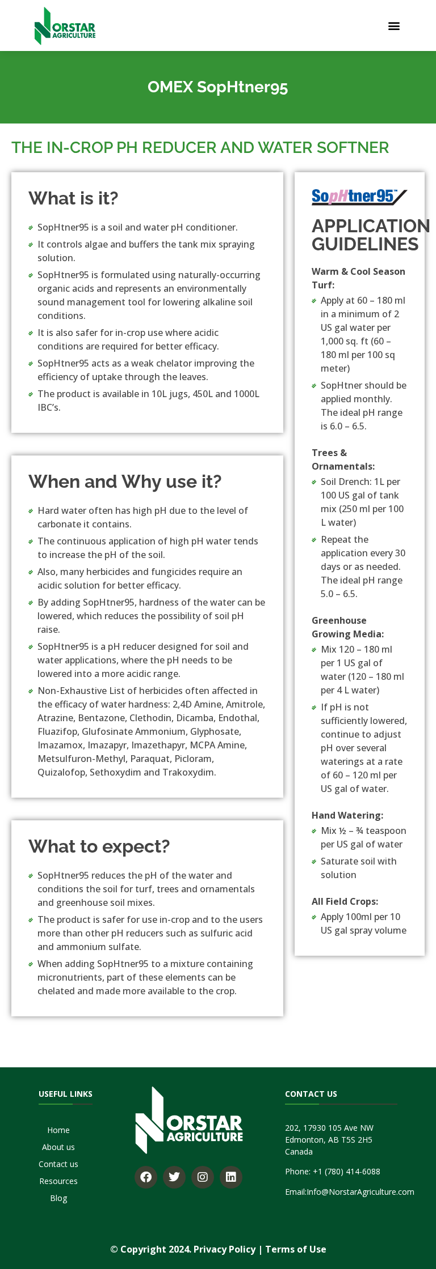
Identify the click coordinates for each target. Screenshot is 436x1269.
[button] (393, 25)
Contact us (58, 1164)
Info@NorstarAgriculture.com (360, 1191)
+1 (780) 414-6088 (346, 1171)
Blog (58, 1198)
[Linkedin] (231, 1177)
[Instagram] (202, 1177)
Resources (58, 1181)
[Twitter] (174, 1177)
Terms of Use (295, 1249)
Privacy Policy (224, 1249)
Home (58, 1130)
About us (58, 1147)
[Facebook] (146, 1177)
